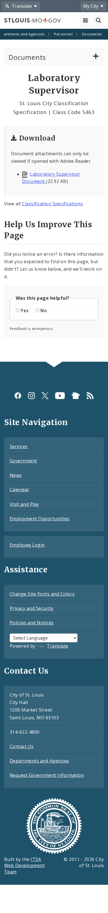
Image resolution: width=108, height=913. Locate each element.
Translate (57, 646)
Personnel (63, 34)
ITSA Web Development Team (24, 865)
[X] (45, 395)
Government (23, 461)
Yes (24, 310)
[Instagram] (31, 395)
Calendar (19, 490)
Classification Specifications (52, 204)
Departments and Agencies (39, 761)
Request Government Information (47, 775)
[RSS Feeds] (90, 395)
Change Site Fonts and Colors (42, 594)
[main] (54, 196)
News (16, 475)
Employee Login (27, 545)
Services (19, 446)
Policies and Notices (32, 623)
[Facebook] (17, 395)
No (43, 310)
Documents (92, 34)
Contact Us (22, 746)
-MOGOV (32, 20)
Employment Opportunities (40, 519)
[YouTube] (60, 395)
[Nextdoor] (75, 395)
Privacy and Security (32, 608)
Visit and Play (24, 504)
